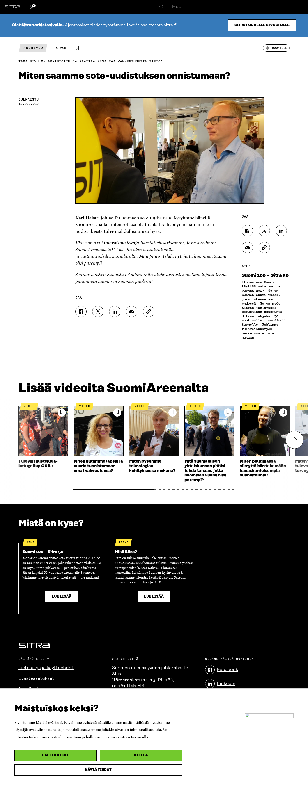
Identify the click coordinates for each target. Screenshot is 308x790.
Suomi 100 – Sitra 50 (265, 275)
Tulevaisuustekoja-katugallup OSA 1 (38, 463)
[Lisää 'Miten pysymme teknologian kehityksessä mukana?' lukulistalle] (172, 412)
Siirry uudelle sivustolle (262, 25)
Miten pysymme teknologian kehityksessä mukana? (152, 466)
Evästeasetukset (36, 678)
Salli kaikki (55, 755)
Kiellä (141, 755)
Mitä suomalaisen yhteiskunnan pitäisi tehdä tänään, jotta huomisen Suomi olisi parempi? (205, 470)
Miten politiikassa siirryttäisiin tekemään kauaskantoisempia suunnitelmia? (263, 468)
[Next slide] (294, 440)
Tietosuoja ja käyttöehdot (46, 667)
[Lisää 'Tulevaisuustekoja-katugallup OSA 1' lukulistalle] (62, 412)
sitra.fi (170, 25)
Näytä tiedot (98, 770)
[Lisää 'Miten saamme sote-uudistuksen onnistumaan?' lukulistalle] (77, 48)
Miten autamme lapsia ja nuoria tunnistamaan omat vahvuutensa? (98, 466)
